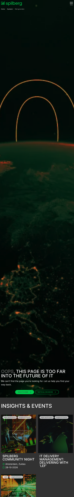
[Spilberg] (11, 4)
